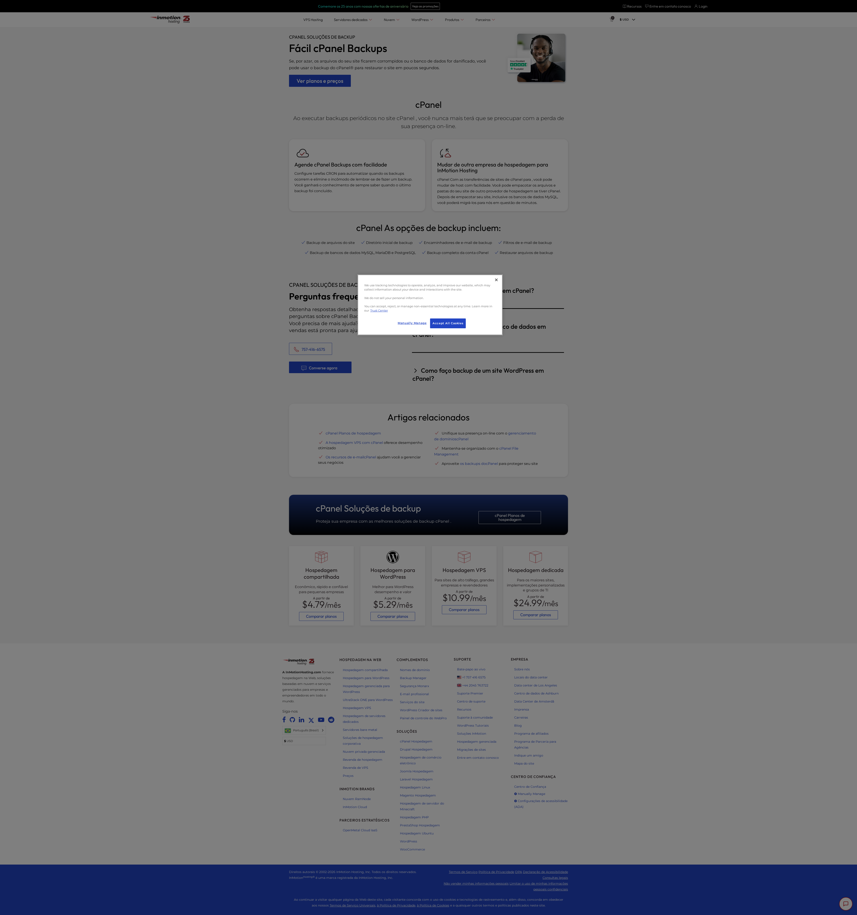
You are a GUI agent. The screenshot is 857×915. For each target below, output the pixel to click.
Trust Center (379, 310)
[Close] (496, 280)
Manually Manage (412, 323)
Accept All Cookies (448, 323)
